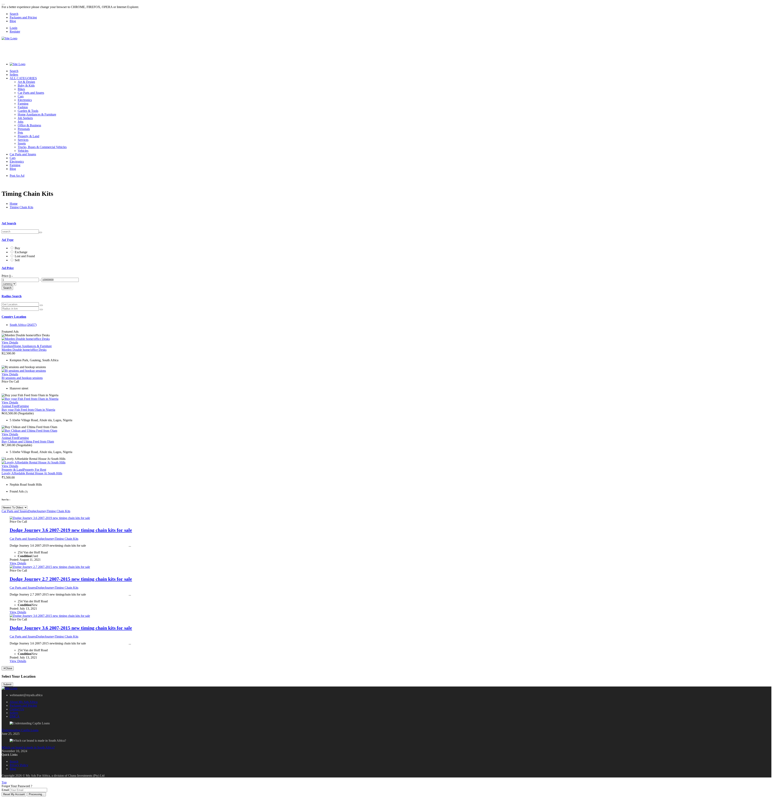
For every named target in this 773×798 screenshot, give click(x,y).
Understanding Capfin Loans (20, 730)
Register (15, 31)
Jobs (20, 121)
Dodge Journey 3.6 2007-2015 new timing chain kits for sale (71, 628)
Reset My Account (14, 794)
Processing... (36, 794)
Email (5, 790)
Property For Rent (34, 469)
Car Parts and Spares (31, 92)
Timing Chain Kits (21, 207)
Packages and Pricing (23, 17)
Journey (42, 511)
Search (14, 13)
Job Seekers (25, 118)
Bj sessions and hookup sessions (22, 378)
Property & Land (28, 136)
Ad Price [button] (8, 268)
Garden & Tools (28, 111)
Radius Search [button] (12, 296)
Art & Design (26, 82)
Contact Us (17, 709)
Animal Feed (10, 406)
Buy (17, 248)
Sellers (14, 74)
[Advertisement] (75, 49)
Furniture (7, 346)
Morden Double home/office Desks (24, 349)
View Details (10, 342)
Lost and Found (25, 256)
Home (14, 203)
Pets (20, 132)
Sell (17, 260)
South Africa (23, 324)
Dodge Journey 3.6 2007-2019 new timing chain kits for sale (71, 530)
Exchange (21, 252)
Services (23, 139)
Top (4, 782)
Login (13, 28)
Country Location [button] (14, 316)
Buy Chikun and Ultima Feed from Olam (28, 441)
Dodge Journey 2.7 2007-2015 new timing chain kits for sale (71, 579)
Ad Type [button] (7, 240)
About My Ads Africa (23, 702)
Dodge (32, 511)
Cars (21, 96)
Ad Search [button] (9, 223)
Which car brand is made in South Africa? (28, 747)
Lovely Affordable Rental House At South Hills (32, 473)
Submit (7, 684)
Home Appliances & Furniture (37, 114)
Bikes (21, 89)
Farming (23, 103)
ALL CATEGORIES (23, 78)
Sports (22, 143)
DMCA (15, 716)
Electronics (25, 100)
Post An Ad (17, 175)
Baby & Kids (26, 85)
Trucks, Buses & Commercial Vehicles (42, 147)
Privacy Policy (19, 765)
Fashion (23, 107)
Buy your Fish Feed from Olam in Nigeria (28, 409)
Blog (13, 21)
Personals (24, 129)
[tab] (386, 223)
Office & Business (29, 125)
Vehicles (23, 150)
